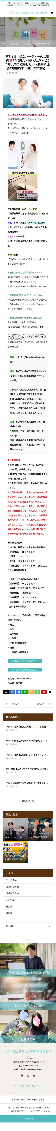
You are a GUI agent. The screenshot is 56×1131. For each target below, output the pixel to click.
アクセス (47, 1111)
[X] (28, 1075)
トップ (9, 1108)
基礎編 (9, 913)
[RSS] (34, 1075)
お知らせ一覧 (28, 801)
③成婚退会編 (12, 893)
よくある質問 (34, 1111)
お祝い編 (10, 900)
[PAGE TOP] (28, 939)
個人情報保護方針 (18, 1111)
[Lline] (25, 692)
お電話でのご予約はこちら (24, 661)
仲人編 (9, 906)
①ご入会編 (11, 880)
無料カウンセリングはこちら (28, 1086)
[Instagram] (22, 1075)
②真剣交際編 (12, 887)
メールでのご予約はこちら (24, 670)
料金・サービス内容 (24, 1108)
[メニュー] (51, 12)
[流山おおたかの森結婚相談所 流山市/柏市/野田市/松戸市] (28, 1051)
